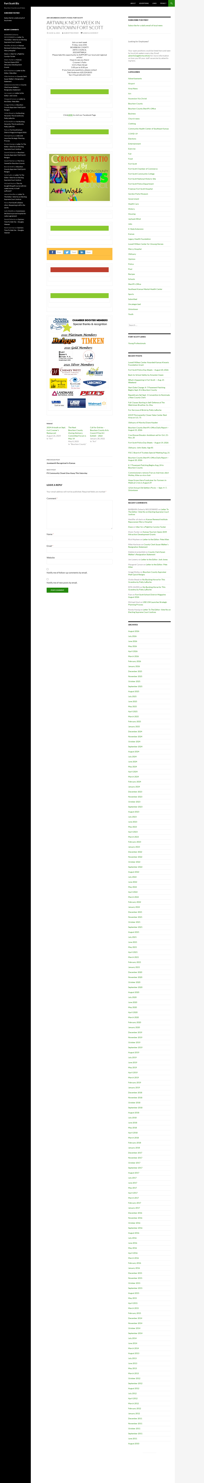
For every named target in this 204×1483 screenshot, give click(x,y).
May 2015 (132, 1298)
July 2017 (132, 1178)
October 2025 (134, 681)
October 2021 (134, 922)
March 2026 (133, 656)
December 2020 (135, 972)
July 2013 (132, 1358)
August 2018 (133, 1112)
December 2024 (135, 731)
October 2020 (134, 982)
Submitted (132, 299)
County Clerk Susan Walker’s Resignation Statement (146, 553)
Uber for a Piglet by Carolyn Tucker (151, 527)
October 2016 (134, 1223)
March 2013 (133, 1373)
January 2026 (134, 666)
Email (50, 545)
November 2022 (135, 857)
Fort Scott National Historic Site (142, 179)
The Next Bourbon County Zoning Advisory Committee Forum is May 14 (77, 433)
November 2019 (135, 1037)
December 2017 (135, 1152)
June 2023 (132, 822)
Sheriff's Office (134, 284)
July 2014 (132, 1338)
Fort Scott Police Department (141, 184)
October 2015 (134, 1283)
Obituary (132, 254)
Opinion (131, 259)
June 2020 (132, 1002)
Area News (133, 88)
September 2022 (135, 867)
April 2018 (133, 1132)
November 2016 (135, 1218)
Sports (131, 294)
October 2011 (134, 1428)
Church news (134, 118)
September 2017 (135, 1168)
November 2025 (135, 676)
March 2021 (133, 957)
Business (132, 113)
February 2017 (134, 1203)
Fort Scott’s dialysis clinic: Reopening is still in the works (14, 205)
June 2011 (132, 1438)
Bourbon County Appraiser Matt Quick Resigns (15, 107)
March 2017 (133, 1198)
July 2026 (132, 636)
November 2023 (135, 796)
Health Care (133, 204)
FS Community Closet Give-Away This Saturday (67, 471)
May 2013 (132, 1368)
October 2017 (134, 1163)
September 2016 (135, 1228)
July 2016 (132, 1238)
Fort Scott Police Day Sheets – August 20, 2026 (148, 370)
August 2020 (133, 992)
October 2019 (134, 1042)
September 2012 (135, 1383)
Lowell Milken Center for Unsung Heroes (145, 244)
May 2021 (132, 947)
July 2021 (132, 937)
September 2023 (135, 807)
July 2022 (132, 877)
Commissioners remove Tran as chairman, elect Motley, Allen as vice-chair (148, 473)
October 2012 (134, 1378)
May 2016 (132, 1248)
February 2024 (134, 781)
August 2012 (133, 1388)
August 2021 (133, 932)
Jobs (130, 224)
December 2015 (135, 1273)
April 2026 (133, 651)
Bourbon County (58, 18)
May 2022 (132, 887)
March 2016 (133, 1258)
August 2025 (133, 691)
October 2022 (134, 862)
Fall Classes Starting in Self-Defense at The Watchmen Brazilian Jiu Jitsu (146, 403)
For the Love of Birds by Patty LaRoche (144, 410)
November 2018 (135, 1097)
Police (131, 264)
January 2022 (134, 907)
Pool (130, 269)
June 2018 (132, 1122)
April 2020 (133, 1012)
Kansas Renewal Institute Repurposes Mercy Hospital (148, 520)
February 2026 (134, 661)
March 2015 (133, 1308)
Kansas (131, 234)
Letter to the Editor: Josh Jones (154, 559)
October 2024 (134, 741)
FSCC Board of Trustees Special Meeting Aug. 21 (149, 452)
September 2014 (135, 1333)
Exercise (131, 149)
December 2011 (135, 1418)
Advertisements (135, 78)
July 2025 (132, 696)
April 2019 (133, 1072)
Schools (131, 279)
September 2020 (135, 987)
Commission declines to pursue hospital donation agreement (15, 213)
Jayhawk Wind (134, 219)
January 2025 (134, 726)
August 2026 (133, 631)
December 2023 (135, 791)
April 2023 (133, 832)
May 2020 (132, 1007)
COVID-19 (133, 133)
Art (48, 18)
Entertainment (134, 143)
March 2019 (133, 1077)
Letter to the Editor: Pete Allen (156, 539)
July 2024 (132, 756)
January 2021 (134, 967)
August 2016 (133, 1233)
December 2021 (135, 912)
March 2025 (133, 716)
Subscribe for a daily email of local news (145, 25)
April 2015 (133, 1303)
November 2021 (135, 917)
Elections (132, 138)
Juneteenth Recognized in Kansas (61, 461)
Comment (52, 498)
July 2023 (132, 817)
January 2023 (134, 847)
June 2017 (132, 1183)
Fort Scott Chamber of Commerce (143, 169)
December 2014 (135, 1318)
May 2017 (132, 1188)
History (131, 209)
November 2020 (135, 977)
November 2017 (135, 1158)
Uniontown (133, 309)
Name (50, 534)
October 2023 (134, 801)
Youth (130, 314)
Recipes (131, 274)
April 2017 (133, 1193)
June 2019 (132, 1062)
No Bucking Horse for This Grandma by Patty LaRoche (146, 580)
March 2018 (133, 1137)
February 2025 (134, 721)
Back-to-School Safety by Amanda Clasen (145, 375)
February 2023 (134, 842)
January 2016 (134, 1268)
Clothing (132, 123)
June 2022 (132, 882)
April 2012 (133, 1398)
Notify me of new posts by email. (62, 582)
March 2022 (133, 897)
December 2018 (135, 1092)
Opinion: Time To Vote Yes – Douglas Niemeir (14, 221)
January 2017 (134, 1208)
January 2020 (134, 1027)
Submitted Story (71, 33)
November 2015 (135, 1278)
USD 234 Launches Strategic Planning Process (14, 138)
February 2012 (134, 1408)
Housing (131, 214)
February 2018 (134, 1142)
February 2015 (134, 1313)
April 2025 (133, 711)
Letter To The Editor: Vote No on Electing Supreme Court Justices (148, 512)
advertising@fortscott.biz (139, 55)
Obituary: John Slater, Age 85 (140, 447)
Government (133, 199)
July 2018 (132, 1117)
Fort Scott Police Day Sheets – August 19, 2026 (148, 442)
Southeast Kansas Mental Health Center (145, 289)
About (133, 3)
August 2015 (133, 1293)
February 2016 (134, 1263)
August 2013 (133, 1353)
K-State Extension (135, 229)
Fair (130, 154)
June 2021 (132, 942)
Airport (131, 83)
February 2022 (134, 902)
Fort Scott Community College (141, 174)
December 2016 (135, 1213)
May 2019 (132, 1067)
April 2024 (133, 771)
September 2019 (135, 1047)
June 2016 (132, 1243)
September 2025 (135, 686)
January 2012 (134, 1413)
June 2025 (132, 701)
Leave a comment (90, 33)
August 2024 (133, 751)
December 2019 (135, 1032)
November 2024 (135, 736)
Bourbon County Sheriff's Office (142, 108)
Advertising (144, 3)
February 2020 (134, 1022)
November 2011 (135, 1423)
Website (51, 557)
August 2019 (133, 1052)
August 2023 (133, 812)
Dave (130, 527)
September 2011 (135, 1433)
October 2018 (134, 1102)
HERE (70, 115)
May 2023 (132, 827)
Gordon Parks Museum (138, 194)
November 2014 (135, 1323)
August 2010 (133, 1443)
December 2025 (135, 671)
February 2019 (134, 1082)
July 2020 (132, 997)
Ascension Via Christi (137, 98)
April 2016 (133, 1253)
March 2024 (133, 776)
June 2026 (132, 641)
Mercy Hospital (135, 249)
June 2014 (132, 1343)
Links (154, 3)
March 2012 (133, 1403)
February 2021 (134, 962)
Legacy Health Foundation (139, 239)
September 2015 (135, 1288)
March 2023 (133, 837)
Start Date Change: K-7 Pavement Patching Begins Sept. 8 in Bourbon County (146, 388)
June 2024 (132, 761)
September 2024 (135, 746)
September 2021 (135, 927)
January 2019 (134, 1087)
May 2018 (132, 1127)
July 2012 (132, 1393)
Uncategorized (134, 304)
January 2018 (134, 1147)
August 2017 (133, 1173)
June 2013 (132, 1363)
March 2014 (133, 1348)
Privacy (163, 3)
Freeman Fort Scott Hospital (140, 189)
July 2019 (132, 1057)
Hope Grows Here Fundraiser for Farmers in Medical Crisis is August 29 (147, 481)
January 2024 (134, 786)
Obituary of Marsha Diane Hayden (143, 422)
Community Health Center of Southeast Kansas (148, 128)
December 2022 (135, 852)
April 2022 (133, 892)
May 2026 (132, 646)
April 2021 (133, 952)
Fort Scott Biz (11, 3)
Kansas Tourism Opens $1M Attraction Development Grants (147, 533)
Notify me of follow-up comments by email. (67, 572)
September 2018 (135, 1107)
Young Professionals (137, 343)
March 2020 (133, 1017)
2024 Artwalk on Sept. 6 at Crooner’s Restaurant (56, 430)
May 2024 (132, 766)
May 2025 (132, 706)
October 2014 (134, 1328)
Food (69, 18)
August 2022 (133, 872)
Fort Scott (78, 18)
